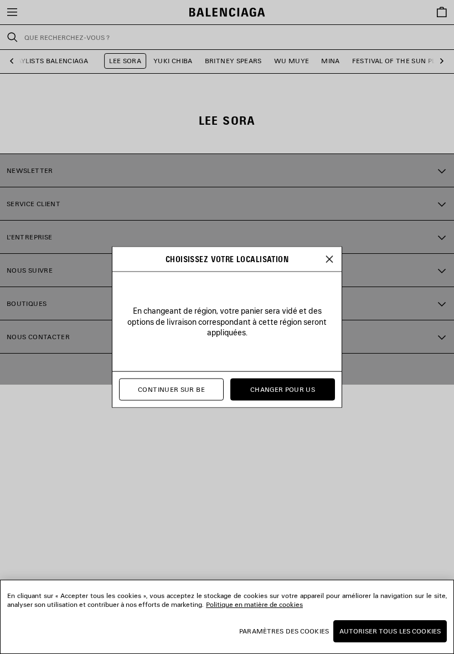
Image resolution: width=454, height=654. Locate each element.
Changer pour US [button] (282, 389)
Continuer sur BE (171, 389)
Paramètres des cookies (284, 631)
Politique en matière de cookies (254, 604)
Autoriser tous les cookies (390, 631)
